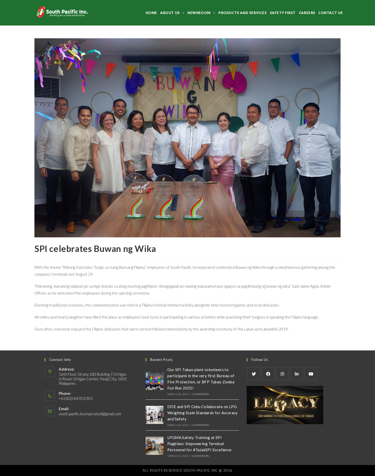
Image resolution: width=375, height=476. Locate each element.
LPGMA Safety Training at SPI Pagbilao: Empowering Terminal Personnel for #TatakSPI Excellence (199, 443)
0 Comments (200, 394)
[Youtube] (311, 373)
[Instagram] (282, 373)
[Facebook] (268, 373)
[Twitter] (253, 373)
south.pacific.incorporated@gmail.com (90, 413)
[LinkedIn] (296, 373)
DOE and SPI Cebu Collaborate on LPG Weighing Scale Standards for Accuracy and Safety (202, 412)
